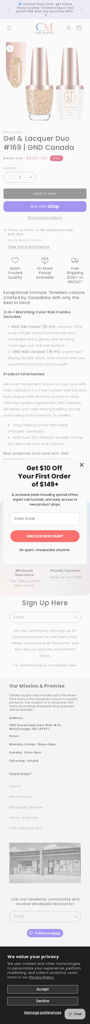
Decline (42, 1001)
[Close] (81, 464)
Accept (42, 989)
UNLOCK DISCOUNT (45, 536)
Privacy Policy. (41, 977)
